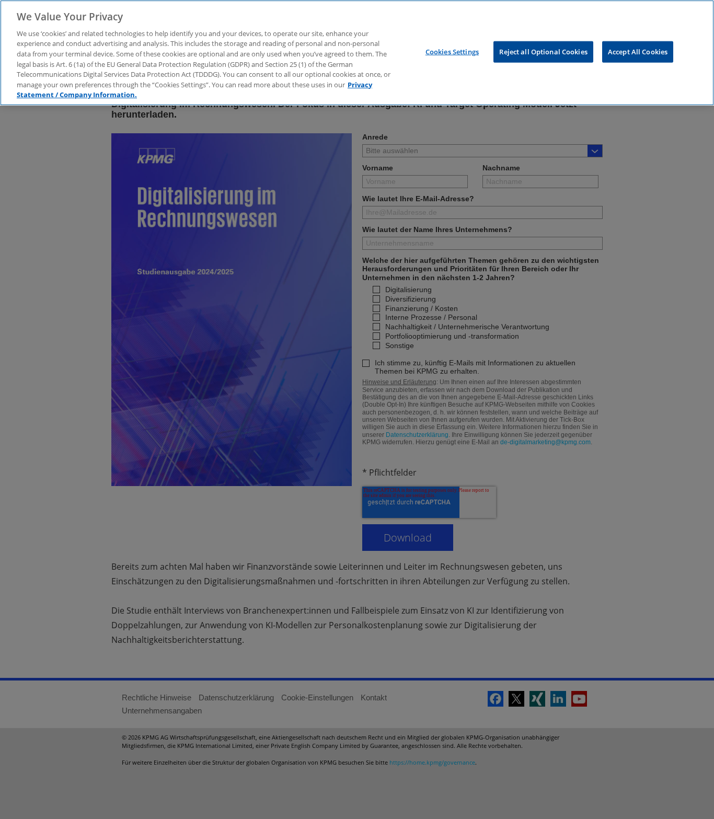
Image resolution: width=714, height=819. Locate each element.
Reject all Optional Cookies (543, 51)
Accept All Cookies (637, 51)
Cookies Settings (452, 51)
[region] (357, 53)
